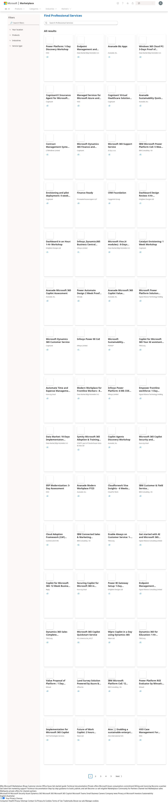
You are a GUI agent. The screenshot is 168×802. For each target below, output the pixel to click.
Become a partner (159, 786)
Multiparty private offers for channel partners (18, 791)
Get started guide (59, 786)
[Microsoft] (10, 3)
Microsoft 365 (48, 793)
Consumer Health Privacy (10, 801)
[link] (58, 57)
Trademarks (68, 801)
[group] (47, 57)
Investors (138, 793)
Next (118, 776)
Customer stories (34, 786)
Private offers (93, 786)
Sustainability (147, 793)
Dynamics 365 (36, 793)
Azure (28, 793)
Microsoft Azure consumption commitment (117, 786)
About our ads (79, 801)
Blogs (25, 786)
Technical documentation (77, 786)
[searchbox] (26, 23)
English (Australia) (7, 796)
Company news (111, 793)
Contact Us (32, 801)
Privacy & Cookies (44, 801)
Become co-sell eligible (97, 788)
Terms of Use (57, 801)
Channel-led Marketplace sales (150, 788)
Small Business (92, 793)
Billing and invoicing (143, 786)
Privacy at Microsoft (126, 793)
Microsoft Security (17, 793)
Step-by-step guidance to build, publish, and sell (67, 788)
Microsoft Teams (79, 793)
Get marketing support (17, 788)
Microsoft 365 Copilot (63, 793)
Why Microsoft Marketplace (11, 786)
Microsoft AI (5, 793)
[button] (45, 22)
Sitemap (24, 801)
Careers (102, 793)
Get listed (4, 788)
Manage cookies (92, 801)
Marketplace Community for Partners (122, 788)
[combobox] (82, 23)
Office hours (47, 786)
